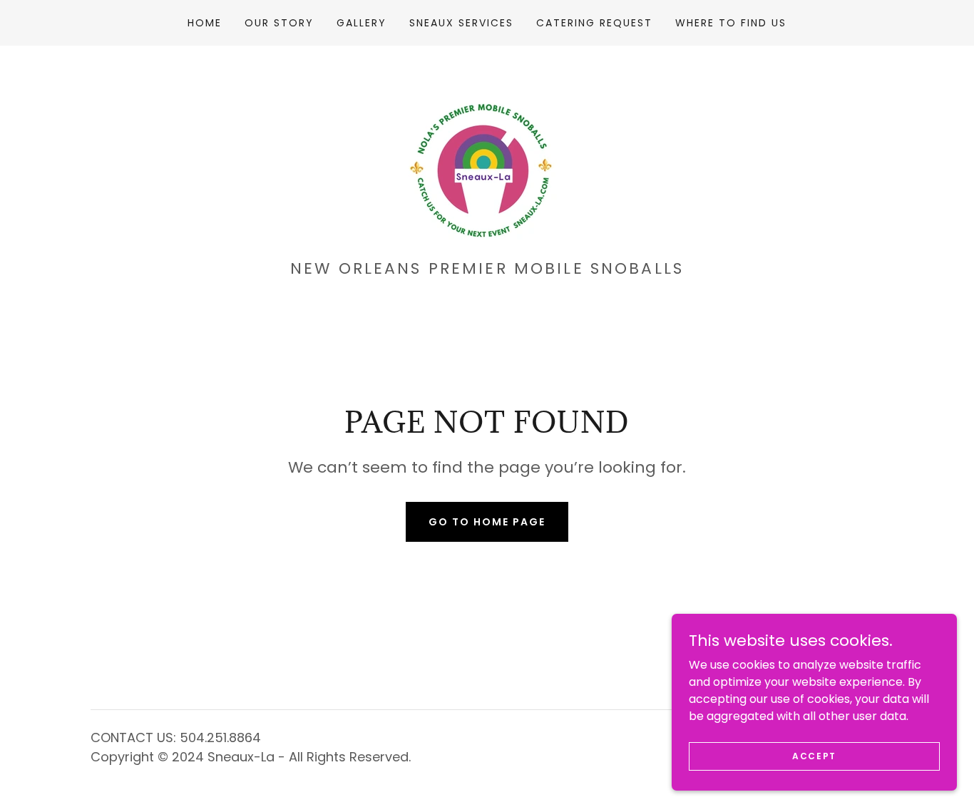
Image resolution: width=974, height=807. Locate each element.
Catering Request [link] (594, 23)
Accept (814, 755)
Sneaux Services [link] (461, 23)
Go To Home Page (487, 522)
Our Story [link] (279, 23)
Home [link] (205, 23)
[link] (486, 157)
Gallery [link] (361, 23)
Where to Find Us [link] (730, 23)
